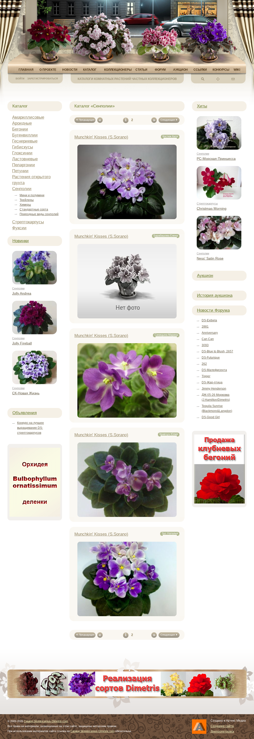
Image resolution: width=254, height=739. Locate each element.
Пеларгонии (23, 165)
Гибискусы (22, 147)
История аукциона (214, 295)
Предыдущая (85, 119)
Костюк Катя (170, 136)
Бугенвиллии (25, 135)
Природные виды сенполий (39, 214)
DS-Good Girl (211, 417)
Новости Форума (213, 310)
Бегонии (20, 129)
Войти (20, 78)
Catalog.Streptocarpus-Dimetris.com (46, 721)
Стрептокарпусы (28, 222)
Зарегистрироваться (42, 78)
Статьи (141, 69)
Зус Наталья (170, 533)
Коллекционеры (118, 69)
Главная (26, 69)
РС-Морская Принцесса (216, 159)
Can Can (208, 339)
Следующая (168, 119)
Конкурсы (221, 69)
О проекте (47, 69)
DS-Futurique (211, 357)
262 (204, 364)
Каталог (89, 69)
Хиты (202, 106)
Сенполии (22, 188)
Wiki (237, 69)
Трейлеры (27, 200)
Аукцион (180, 69)
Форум (160, 69)
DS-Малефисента (214, 370)
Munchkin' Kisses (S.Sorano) (101, 137)
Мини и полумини (32, 195)
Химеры (25, 204)
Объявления (24, 412)
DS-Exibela (209, 320)
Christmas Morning (211, 208)
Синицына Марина (166, 334)
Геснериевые (24, 141)
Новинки (20, 240)
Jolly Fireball (22, 343)
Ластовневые (25, 159)
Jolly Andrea (21, 293)
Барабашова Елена (166, 235)
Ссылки (200, 69)
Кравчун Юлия (168, 434)
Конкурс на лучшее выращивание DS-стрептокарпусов (30, 428)
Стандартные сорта (34, 209)
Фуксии (19, 228)
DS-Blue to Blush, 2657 (217, 351)
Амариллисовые (28, 117)
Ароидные (22, 123)
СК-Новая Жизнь (25, 393)
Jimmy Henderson (214, 388)
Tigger (206, 376)
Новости (69, 69)
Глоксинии (22, 153)
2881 (205, 326)
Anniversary (210, 333)
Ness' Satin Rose (210, 258)
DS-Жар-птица (212, 382)
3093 (205, 345)
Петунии (20, 170)
